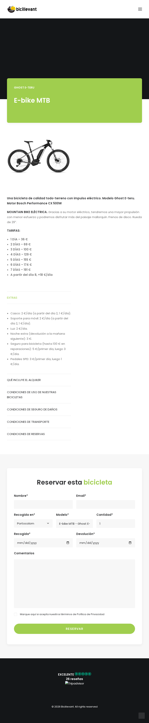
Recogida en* (24, 515)
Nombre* (21, 496)
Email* (81, 496)
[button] (74, 679)
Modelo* (62, 515)
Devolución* (85, 534)
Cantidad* (104, 515)
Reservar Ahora (119, 113)
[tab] (39, 298)
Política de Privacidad (90, 614)
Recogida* (22, 534)
